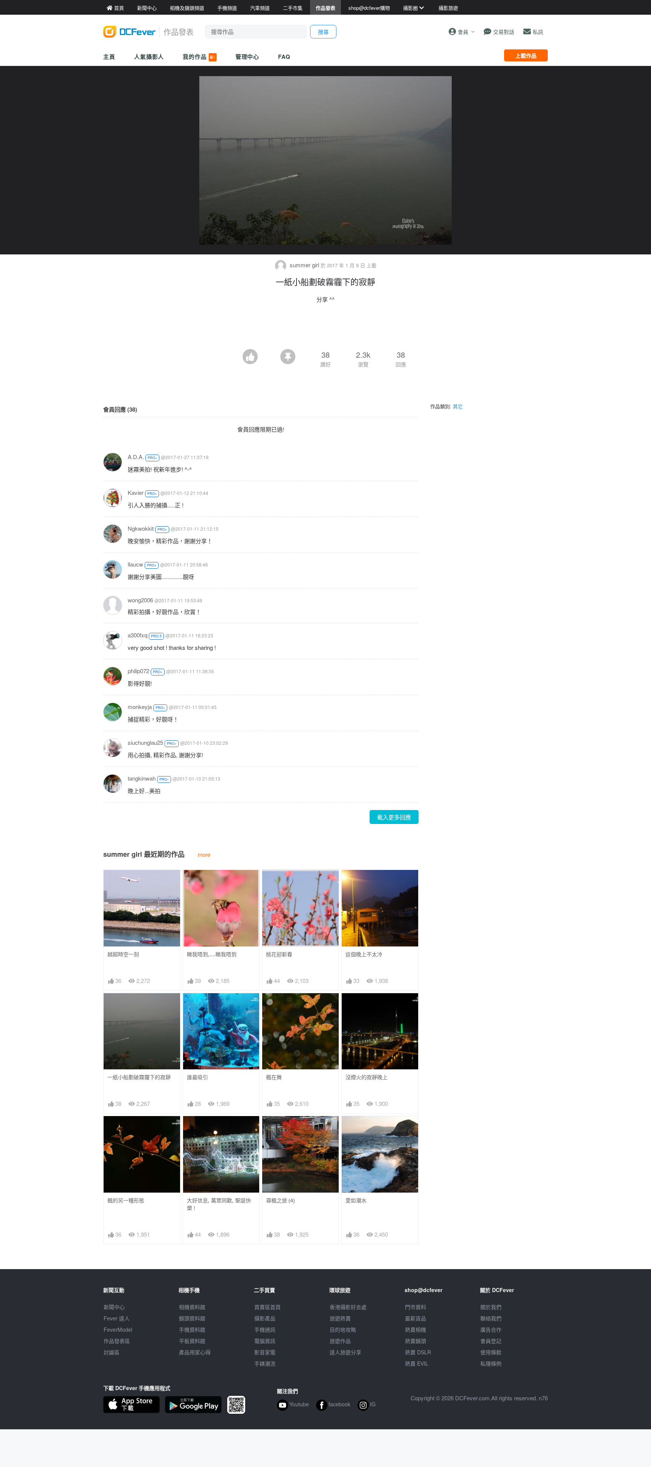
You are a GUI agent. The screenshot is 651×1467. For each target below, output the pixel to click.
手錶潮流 (264, 1363)
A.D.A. (136, 457)
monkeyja (140, 707)
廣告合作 (490, 1329)
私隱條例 (490, 1363)
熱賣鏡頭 (415, 1340)
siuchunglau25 (145, 742)
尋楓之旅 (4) (280, 1200)
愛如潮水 (356, 1200)
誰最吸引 (197, 1077)
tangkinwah (142, 778)
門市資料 (415, 1307)
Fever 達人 (117, 1318)
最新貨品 (415, 1318)
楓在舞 (274, 1077)
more (204, 854)
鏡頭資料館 (192, 1318)
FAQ (284, 56)
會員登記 (490, 1340)
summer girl (304, 265)
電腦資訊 (264, 1340)
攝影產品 (264, 1318)
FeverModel (118, 1329)
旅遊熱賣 (340, 1318)
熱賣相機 (415, 1329)
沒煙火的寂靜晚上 (366, 1077)
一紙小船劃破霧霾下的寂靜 (139, 1077)
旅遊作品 (340, 1340)
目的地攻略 (343, 1329)
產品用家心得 (195, 1352)
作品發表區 (117, 1340)
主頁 (109, 56)
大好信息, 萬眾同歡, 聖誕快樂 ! (219, 1204)
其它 (458, 406)
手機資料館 (192, 1329)
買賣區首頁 (267, 1307)
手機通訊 (264, 1329)
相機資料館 (192, 1307)
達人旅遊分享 (345, 1352)
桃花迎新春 (279, 954)
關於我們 (490, 1307)
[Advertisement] (325, 328)
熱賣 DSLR (418, 1352)
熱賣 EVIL (416, 1363)
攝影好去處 (348, 1307)
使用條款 (490, 1352)
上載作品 (525, 55)
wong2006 (140, 600)
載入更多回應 (394, 817)
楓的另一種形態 (125, 1200)
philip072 (138, 671)
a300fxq (137, 635)
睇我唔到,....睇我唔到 (212, 954)
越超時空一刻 (123, 954)
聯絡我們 (490, 1318)
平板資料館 (192, 1340)
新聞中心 (114, 1307)
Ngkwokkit (141, 528)
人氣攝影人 (149, 56)
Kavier (136, 492)
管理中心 (247, 56)
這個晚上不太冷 (363, 954)
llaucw (135, 564)
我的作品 (199, 56)
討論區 (111, 1352)
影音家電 (264, 1352)
